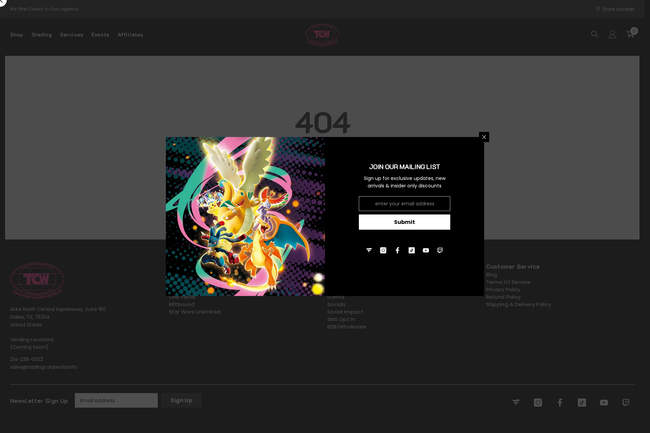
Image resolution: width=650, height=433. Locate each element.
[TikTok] (412, 250)
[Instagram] (383, 250)
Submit (404, 222)
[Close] (484, 137)
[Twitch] (440, 250)
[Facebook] (397, 250)
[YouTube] (426, 250)
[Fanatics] (369, 250)
